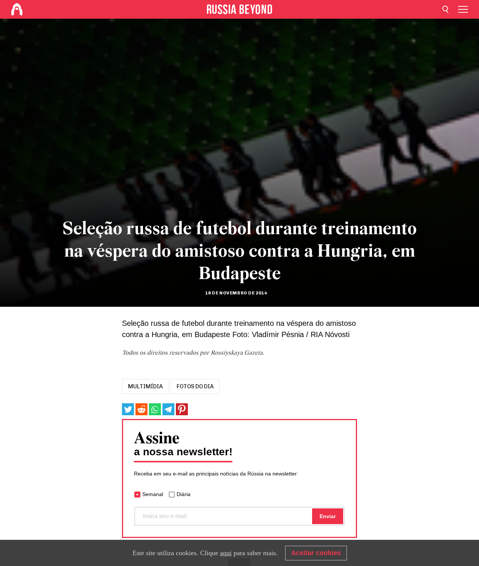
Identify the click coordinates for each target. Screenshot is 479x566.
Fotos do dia (195, 386)
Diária (183, 494)
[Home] (16, 9)
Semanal (152, 494)
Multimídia (145, 386)
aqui (226, 553)
